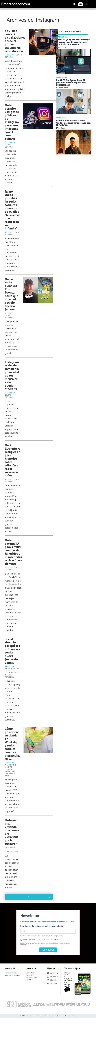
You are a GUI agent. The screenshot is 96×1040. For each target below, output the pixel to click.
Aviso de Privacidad (12, 975)
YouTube (53, 983)
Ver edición (67, 989)
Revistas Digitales (11, 973)
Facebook (54, 973)
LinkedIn (53, 980)
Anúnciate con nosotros (31, 979)
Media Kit (29, 975)
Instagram (54, 977)
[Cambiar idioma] (74, 4)
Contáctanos (31, 973)
